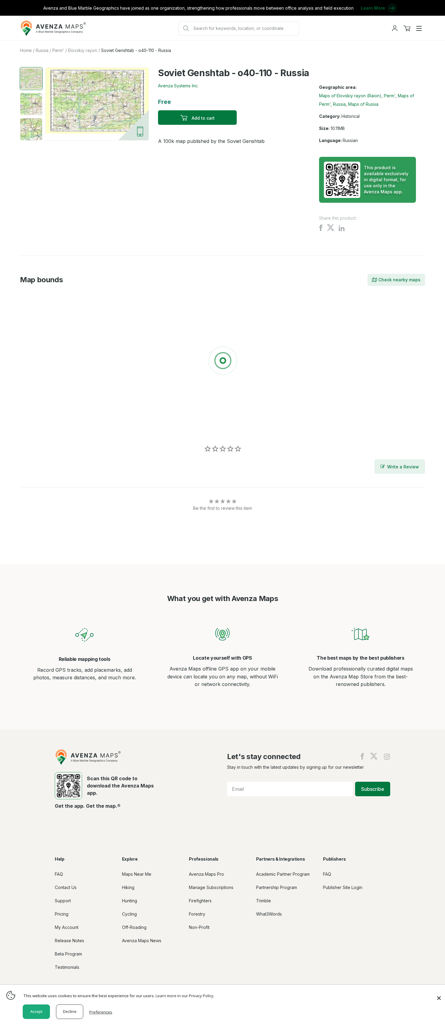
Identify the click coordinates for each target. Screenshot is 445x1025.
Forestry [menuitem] (197, 914)
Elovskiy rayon (82, 50)
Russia (42, 50)
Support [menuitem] (63, 900)
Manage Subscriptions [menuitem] (211, 887)
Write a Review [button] (403, 466)
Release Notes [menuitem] (69, 940)
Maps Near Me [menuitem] (136, 874)
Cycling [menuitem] (129, 914)
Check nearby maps (399, 279)
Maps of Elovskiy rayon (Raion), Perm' (357, 95)
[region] (222, 362)
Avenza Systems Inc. (178, 85)
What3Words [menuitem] (269, 914)
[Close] (439, 995)
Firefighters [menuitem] (200, 900)
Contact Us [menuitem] (66, 887)
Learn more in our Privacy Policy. (185, 995)
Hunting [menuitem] (129, 900)
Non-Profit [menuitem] (199, 927)
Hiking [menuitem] (128, 887)
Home (26, 50)
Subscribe (372, 789)
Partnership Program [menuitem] (276, 887)
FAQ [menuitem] (59, 874)
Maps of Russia (363, 104)
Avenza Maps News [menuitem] (141, 940)
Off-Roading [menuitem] (134, 927)
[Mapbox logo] (35, 427)
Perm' (58, 50)
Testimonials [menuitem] (67, 967)
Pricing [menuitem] (61, 914)
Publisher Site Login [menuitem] (342, 887)
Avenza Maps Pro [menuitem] (206, 874)
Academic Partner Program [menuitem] (283, 874)
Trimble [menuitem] (263, 900)
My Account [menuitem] (66, 927)
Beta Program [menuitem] (68, 953)
